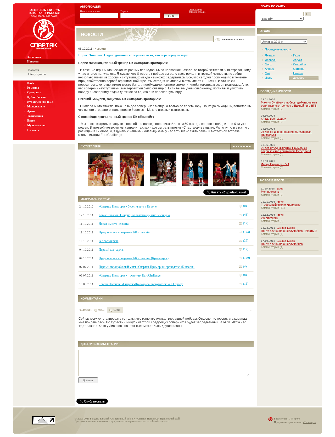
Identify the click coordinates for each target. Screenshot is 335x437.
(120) (246, 257)
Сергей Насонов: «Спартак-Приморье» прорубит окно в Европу (141, 284)
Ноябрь (298, 73)
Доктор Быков (286, 227)
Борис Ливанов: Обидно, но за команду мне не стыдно (134, 215)
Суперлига (34, 92)
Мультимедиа (36, 125)
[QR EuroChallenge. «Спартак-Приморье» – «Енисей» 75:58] (100, 184)
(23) (245, 240)
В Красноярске (108, 241)
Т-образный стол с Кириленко (280, 204)
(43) (245, 214)
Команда (33, 87)
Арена (31, 111)
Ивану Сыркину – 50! (275, 164)
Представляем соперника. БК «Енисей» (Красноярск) (134, 258)
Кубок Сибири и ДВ (40, 101)
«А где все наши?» (273, 118)
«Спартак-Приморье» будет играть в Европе (128, 206)
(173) (246, 231)
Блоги (31, 120)
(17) (245, 223)
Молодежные (36, 106)
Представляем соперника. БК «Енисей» (124, 232)
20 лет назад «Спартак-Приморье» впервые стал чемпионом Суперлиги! (286, 149)
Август (297, 59)
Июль (296, 55)
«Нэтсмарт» (309, 422)
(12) (245, 249)
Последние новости (278, 49)
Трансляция (35, 115)
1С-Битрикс (293, 418)
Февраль (270, 59)
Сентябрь (299, 64)
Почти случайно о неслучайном (282, 243)
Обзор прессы (37, 74)
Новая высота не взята (114, 224)
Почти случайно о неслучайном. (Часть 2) (289, 230)
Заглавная (34, 57)
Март (268, 64)
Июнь (268, 77)
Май (267, 73)
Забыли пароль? (197, 11)
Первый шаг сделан (111, 249)
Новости (32, 61)
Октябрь (298, 68)
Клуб (30, 82)
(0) (245, 206)
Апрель (270, 68)
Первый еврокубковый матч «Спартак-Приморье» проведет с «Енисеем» (146, 267)
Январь (270, 55)
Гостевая (33, 129)
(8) (245, 275)
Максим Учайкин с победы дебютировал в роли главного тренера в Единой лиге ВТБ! (289, 104)
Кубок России (36, 97)
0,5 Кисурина (269, 217)
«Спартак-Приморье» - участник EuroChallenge (129, 275)
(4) (245, 266)
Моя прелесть (270, 191)
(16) (245, 283)
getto (280, 188)
